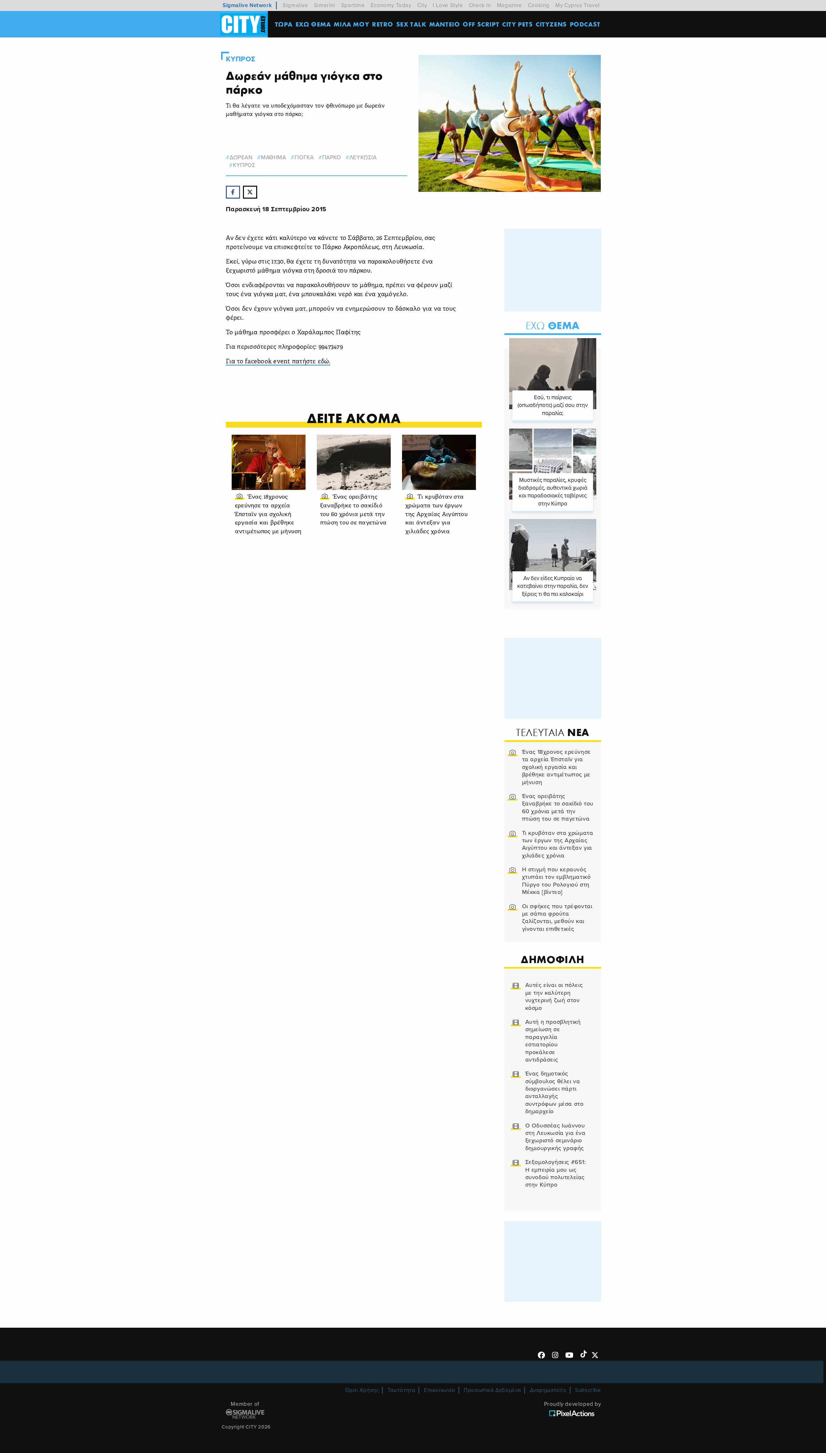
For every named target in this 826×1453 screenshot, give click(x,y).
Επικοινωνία (439, 1390)
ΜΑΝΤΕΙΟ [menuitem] (444, 24)
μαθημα (273, 157)
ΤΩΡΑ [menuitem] (284, 24)
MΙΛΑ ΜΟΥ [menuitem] (351, 24)
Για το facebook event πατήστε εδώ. (278, 362)
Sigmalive (295, 5)
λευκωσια (363, 157)
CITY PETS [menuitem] (517, 24)
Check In (480, 5)
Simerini (324, 5)
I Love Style (448, 5)
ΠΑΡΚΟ (331, 157)
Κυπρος (241, 59)
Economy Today (391, 5)
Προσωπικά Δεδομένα (492, 1390)
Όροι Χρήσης (362, 1390)
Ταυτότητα (401, 1390)
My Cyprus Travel (577, 5)
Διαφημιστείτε (548, 1390)
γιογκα (304, 157)
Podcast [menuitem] (585, 24)
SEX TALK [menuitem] (411, 24)
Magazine (509, 5)
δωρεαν (241, 157)
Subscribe (588, 1390)
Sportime (353, 5)
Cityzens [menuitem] (551, 24)
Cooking (538, 5)
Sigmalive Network (247, 5)
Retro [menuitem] (382, 24)
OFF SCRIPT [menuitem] (481, 24)
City (422, 5)
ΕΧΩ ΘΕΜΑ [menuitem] (313, 24)
